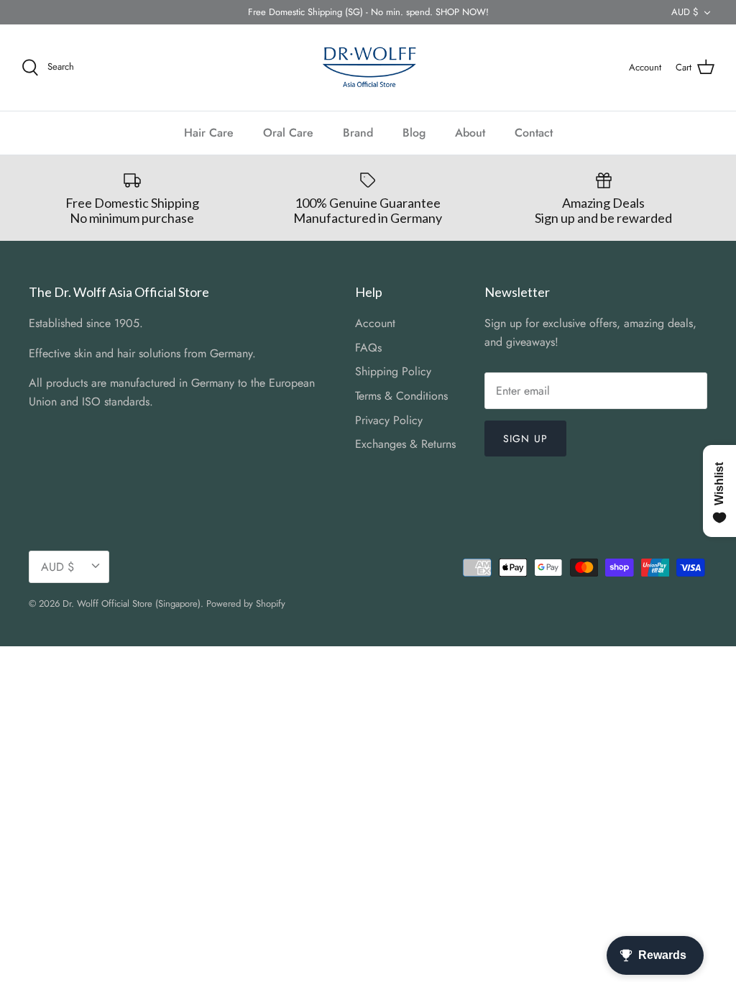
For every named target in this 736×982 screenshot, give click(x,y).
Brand (358, 132)
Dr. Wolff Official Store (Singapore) (132, 603)
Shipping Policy (393, 371)
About (470, 132)
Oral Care (288, 132)
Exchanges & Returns (405, 444)
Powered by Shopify (245, 603)
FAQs (368, 347)
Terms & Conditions (401, 395)
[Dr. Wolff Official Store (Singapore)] (368, 67)
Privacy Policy (389, 420)
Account (375, 323)
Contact (534, 132)
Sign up (525, 438)
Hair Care (209, 132)
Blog (414, 132)
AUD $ (685, 12)
